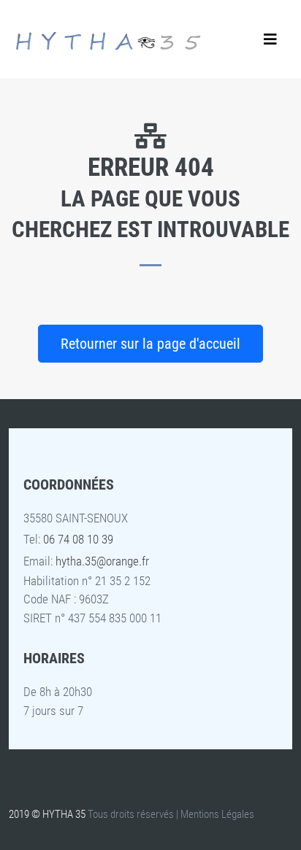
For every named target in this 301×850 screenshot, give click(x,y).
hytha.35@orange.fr (102, 561)
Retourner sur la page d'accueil (150, 343)
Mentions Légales (217, 814)
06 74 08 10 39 (78, 539)
